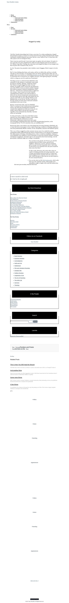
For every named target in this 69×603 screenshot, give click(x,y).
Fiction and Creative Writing (21, 17)
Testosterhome (13, 305)
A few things (14, 384)
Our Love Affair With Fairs (17, 205)
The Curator (13, 306)
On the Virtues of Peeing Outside (18, 200)
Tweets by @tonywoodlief (16, 336)
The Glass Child (14, 221)
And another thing (16, 370)
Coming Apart (13, 226)
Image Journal (13, 302)
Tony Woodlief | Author (13, 2)
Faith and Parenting (19, 19)
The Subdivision (14, 199)
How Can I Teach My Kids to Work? (19, 212)
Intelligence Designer (15, 213)
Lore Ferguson (14, 304)
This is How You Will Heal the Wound (22, 364)
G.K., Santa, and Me (15, 210)
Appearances (14, 22)
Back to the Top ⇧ (34, 580)
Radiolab (35, 75)
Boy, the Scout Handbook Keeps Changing (20, 207)
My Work (13, 16)
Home (12, 15)
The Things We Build (15, 203)
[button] (34, 24)
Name (11, 223)
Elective (12, 220)
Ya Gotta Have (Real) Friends (17, 209)
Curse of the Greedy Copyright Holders (20, 206)
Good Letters (13, 301)
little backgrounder (47, 160)
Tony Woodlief (34, 241)
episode (39, 75)
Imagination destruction (16, 202)
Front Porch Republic (15, 299)
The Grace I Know (15, 224)
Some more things (16, 377)
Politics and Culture (19, 20)
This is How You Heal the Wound (18, 197)
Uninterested (13, 227)
